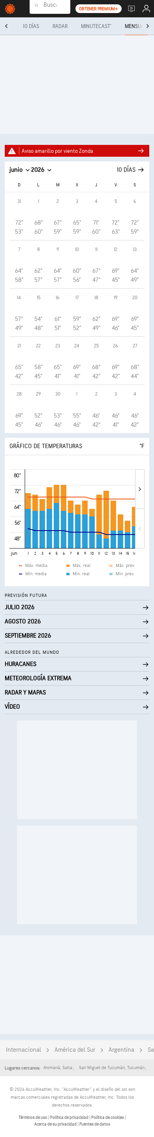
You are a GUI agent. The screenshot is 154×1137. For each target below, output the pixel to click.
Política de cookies (108, 1117)
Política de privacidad (69, 1117)
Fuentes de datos (94, 1124)
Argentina (121, 1050)
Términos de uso (33, 1117)
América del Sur (74, 1050)
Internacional (23, 1050)
